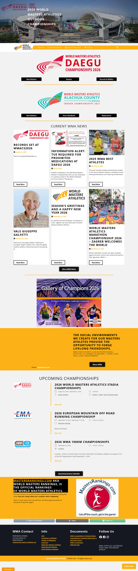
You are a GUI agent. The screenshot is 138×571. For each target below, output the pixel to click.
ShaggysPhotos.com (43, 367)
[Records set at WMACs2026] (31, 135)
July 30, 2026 (57, 168)
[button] (10, 21)
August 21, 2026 (20, 152)
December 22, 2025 (59, 216)
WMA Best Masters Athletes (51, 545)
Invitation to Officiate (49, 538)
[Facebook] (100, 537)
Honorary (44, 543)
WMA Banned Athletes (49, 547)
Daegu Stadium (63, 395)
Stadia (101, 395)
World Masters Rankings (49, 549)
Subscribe (129, 566)
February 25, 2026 (97, 166)
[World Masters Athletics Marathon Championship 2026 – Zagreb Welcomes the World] (106, 206)
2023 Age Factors (76, 540)
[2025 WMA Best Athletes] (106, 142)
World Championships (111, 395)
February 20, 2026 (21, 238)
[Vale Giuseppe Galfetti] (31, 208)
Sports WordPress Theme (56, 558)
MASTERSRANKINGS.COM (32, 481)
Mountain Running (64, 423)
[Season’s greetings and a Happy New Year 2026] (69, 195)
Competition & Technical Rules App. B (83, 538)
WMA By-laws (75, 545)
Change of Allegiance (48, 540)
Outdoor (95, 395)
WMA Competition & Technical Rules (83, 536)
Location (61, 449)
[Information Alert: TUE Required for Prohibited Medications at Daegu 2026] (69, 138)
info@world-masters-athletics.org (24, 542)
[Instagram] (107, 537)
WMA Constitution (76, 543)
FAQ (42, 536)
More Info (58, 404)
